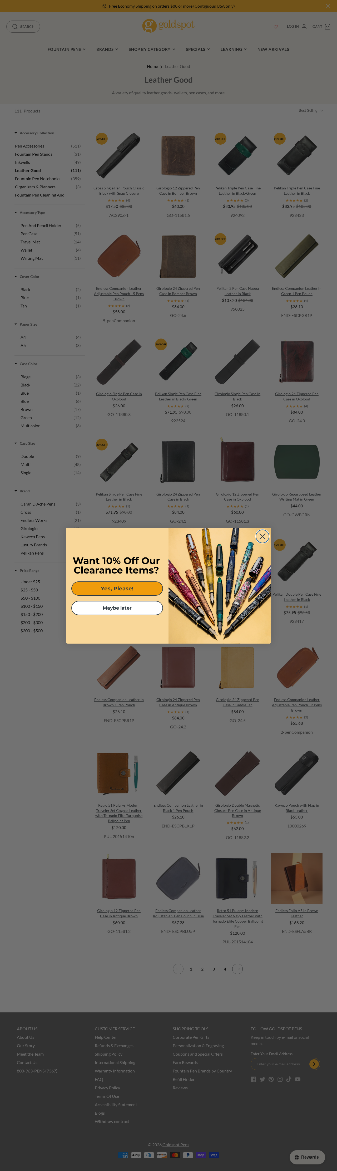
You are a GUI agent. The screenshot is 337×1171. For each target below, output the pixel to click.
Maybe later (117, 608)
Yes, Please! (117, 588)
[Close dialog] (262, 536)
